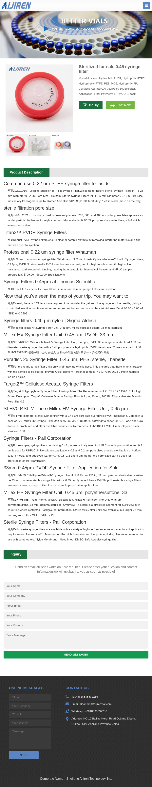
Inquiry (94, 105)
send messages (76, 654)
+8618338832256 (87, 696)
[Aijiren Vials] (16, 5)
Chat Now (124, 105)
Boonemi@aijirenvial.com (95, 703)
